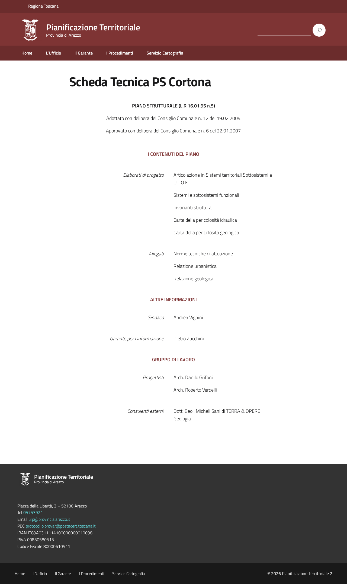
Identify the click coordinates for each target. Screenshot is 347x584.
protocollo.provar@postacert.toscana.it (61, 526)
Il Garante (84, 53)
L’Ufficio (53, 53)
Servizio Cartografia (165, 53)
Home (26, 53)
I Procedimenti (119, 53)
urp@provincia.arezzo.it (49, 519)
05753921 (33, 512)
